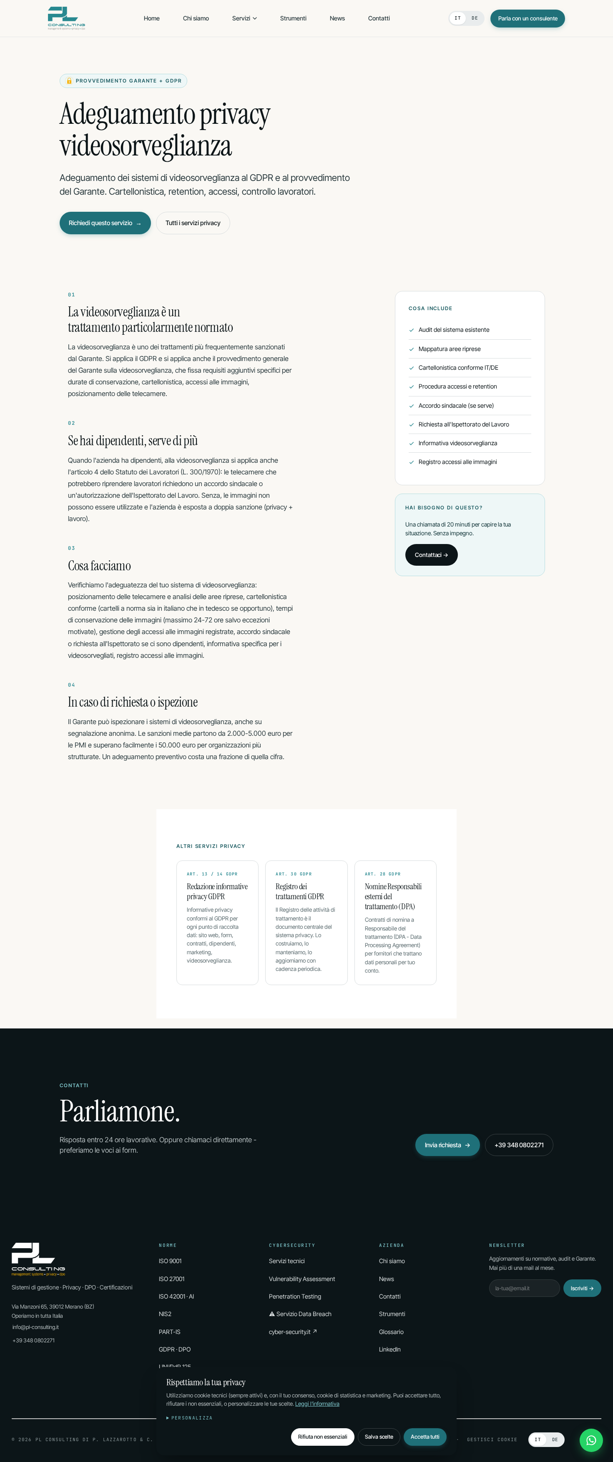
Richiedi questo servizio (105, 223)
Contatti (379, 18)
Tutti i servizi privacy (193, 223)
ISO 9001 (170, 1260)
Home (152, 18)
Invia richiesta (447, 1145)
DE (475, 18)
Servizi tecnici (287, 1260)
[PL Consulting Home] (66, 18)
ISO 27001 (171, 1278)
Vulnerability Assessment (302, 1278)
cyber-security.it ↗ (293, 1331)
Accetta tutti (425, 1436)
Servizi (241, 18)
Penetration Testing (295, 1296)
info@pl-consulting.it (36, 1327)
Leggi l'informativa (317, 1403)
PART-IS (170, 1331)
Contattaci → (431, 554)
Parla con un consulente (527, 18)
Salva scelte (379, 1436)
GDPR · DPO (175, 1349)
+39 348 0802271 (519, 1145)
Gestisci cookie (492, 1439)
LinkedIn (390, 1349)
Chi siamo (196, 18)
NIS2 (165, 1313)
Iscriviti (582, 1288)
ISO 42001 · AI (176, 1296)
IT (458, 18)
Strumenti (293, 18)
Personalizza (192, 1418)
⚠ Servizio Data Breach (300, 1313)
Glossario (391, 1331)
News (337, 18)
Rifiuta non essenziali (322, 1436)
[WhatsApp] (591, 1440)
